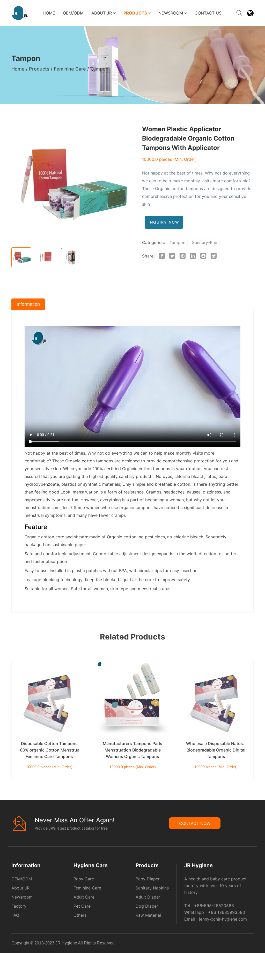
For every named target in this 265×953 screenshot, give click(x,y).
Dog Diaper (147, 906)
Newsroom (171, 13)
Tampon (99, 69)
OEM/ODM (73, 13)
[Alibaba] (243, 944)
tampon (177, 242)
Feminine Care (70, 69)
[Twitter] (250, 944)
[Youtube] (253, 944)
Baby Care (83, 878)
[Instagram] (251, 944)
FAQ (15, 915)
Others (79, 915)
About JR (102, 13)
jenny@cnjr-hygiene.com (223, 919)
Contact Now (194, 823)
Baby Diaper (148, 878)
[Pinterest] (248, 944)
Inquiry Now (164, 222)
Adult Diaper (148, 897)
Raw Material (148, 915)
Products (135, 13)
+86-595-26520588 (214, 905)
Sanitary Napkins (152, 888)
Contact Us (208, 13)
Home (49, 13)
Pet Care (82, 906)
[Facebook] (245, 944)
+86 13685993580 (226, 912)
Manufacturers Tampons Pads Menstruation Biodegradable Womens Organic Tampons (132, 750)
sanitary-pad (204, 242)
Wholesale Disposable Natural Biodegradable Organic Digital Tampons (216, 750)
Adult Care (83, 897)
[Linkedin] (246, 944)
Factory (18, 906)
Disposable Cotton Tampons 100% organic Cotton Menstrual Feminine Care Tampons (49, 750)
